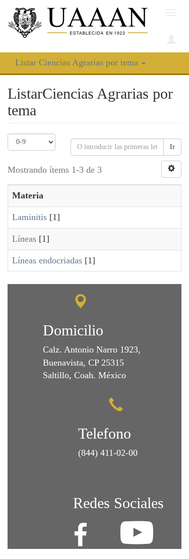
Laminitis (29, 217)
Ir (172, 147)
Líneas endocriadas (47, 260)
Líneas (24, 239)
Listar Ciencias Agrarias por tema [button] (78, 62)
